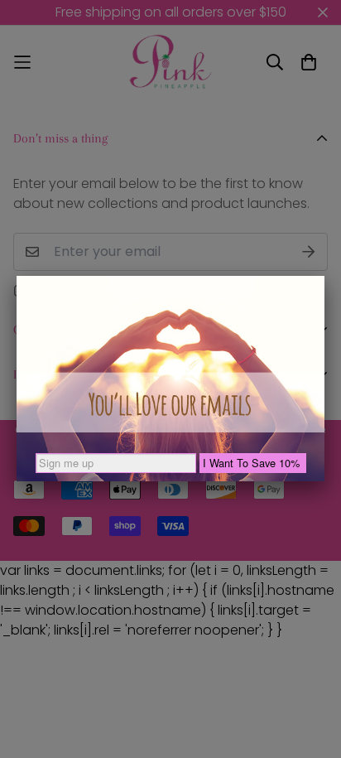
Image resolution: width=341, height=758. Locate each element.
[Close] (324, 276)
